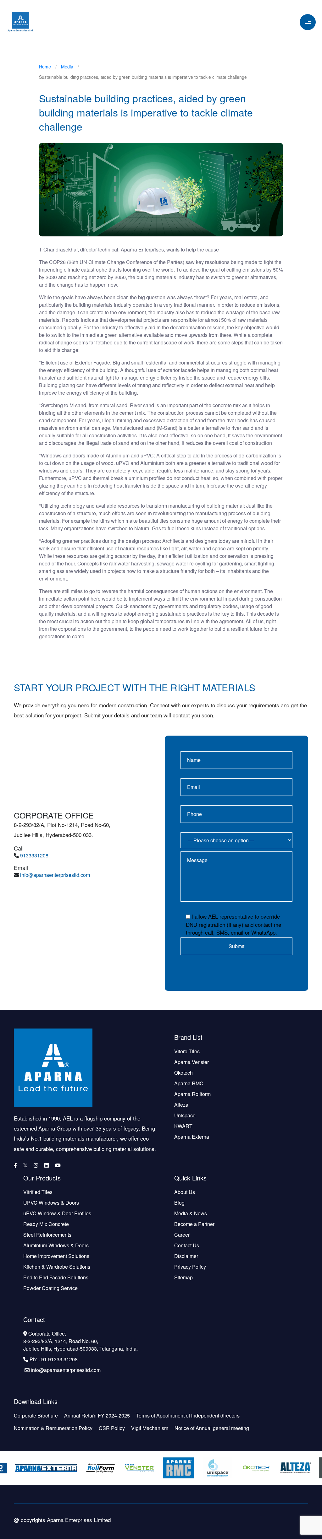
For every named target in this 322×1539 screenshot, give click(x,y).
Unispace (185, 1115)
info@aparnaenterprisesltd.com (55, 874)
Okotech (183, 1072)
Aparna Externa (191, 1136)
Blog (179, 1202)
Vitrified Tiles (38, 1192)
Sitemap (183, 1277)
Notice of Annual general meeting (212, 1428)
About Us (184, 1192)
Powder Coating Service (50, 1288)
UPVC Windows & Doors (51, 1202)
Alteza (181, 1104)
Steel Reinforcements (47, 1234)
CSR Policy (112, 1428)
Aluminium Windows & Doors (56, 1245)
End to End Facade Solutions (55, 1277)
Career (182, 1234)
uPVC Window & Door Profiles (57, 1213)
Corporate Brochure (36, 1415)
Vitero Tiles (187, 1051)
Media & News (190, 1213)
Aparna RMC (188, 1083)
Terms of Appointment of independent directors (188, 1415)
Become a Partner (194, 1224)
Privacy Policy (190, 1266)
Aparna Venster (191, 1062)
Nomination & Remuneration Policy (53, 1428)
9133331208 (34, 855)
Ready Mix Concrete (46, 1224)
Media (67, 66)
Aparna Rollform (192, 1094)
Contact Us (186, 1245)
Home (45, 66)
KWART (183, 1126)
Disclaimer (186, 1256)
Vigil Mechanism (149, 1428)
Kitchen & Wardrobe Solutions (56, 1266)
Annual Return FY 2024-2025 (97, 1415)
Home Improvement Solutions (56, 1256)
